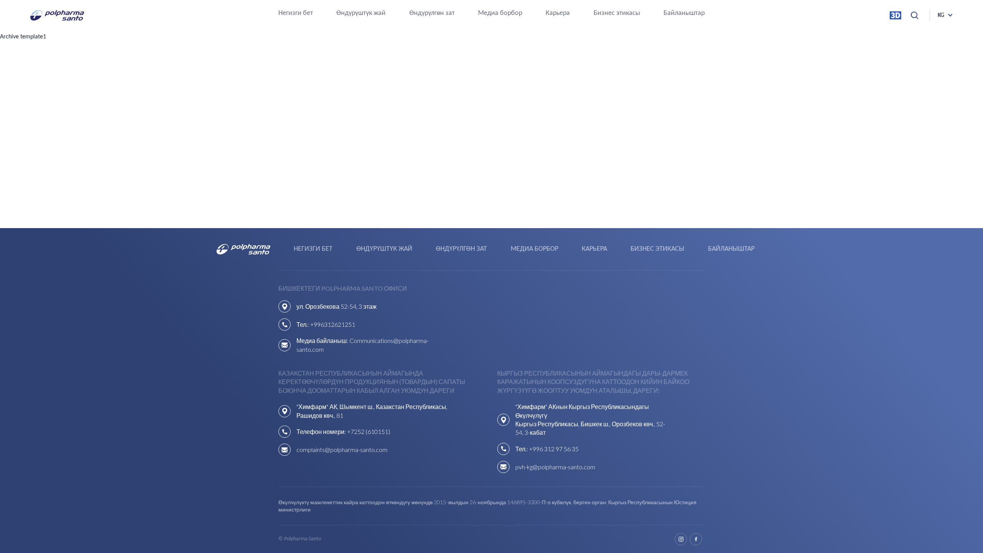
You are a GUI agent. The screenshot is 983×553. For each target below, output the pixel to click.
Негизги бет (295, 13)
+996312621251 (332, 324)
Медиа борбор (500, 13)
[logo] (57, 15)
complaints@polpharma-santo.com (341, 449)
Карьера (558, 13)
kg (941, 15)
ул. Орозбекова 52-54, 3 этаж (336, 306)
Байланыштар (684, 13)
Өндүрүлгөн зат (432, 13)
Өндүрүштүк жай (361, 13)
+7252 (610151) (368, 431)
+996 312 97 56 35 (554, 448)
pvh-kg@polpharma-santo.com (555, 466)
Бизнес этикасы (617, 13)
